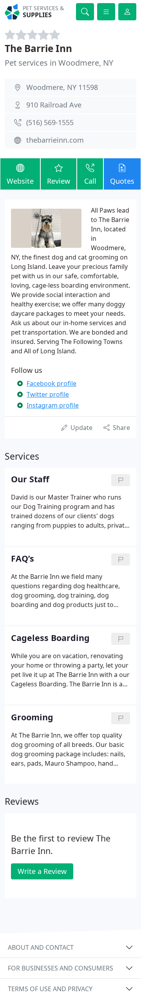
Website (20, 181)
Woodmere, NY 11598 (62, 87)
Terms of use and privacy (50, 989)
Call (90, 181)
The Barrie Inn (38, 48)
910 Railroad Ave (53, 104)
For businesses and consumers (60, 968)
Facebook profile (51, 383)
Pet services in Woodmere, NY (59, 62)
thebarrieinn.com (55, 140)
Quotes (122, 181)
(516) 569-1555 (50, 122)
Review (58, 181)
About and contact (41, 947)
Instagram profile (53, 405)
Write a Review (42, 871)
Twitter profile (48, 394)
